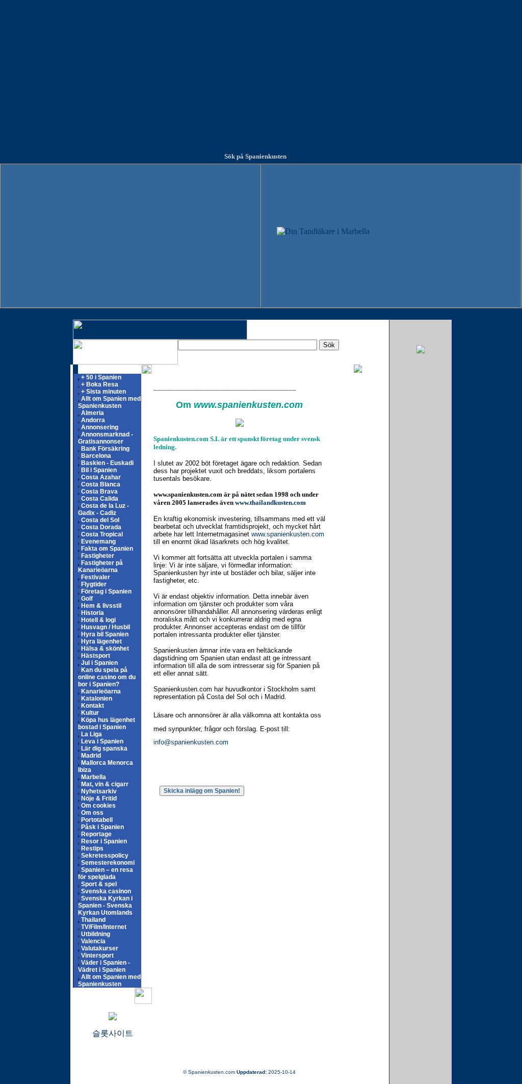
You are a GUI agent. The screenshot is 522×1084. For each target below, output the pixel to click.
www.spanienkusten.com (287, 534)
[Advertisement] (261, 71)
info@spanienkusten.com (190, 742)
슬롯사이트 (112, 1033)
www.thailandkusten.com (270, 502)
